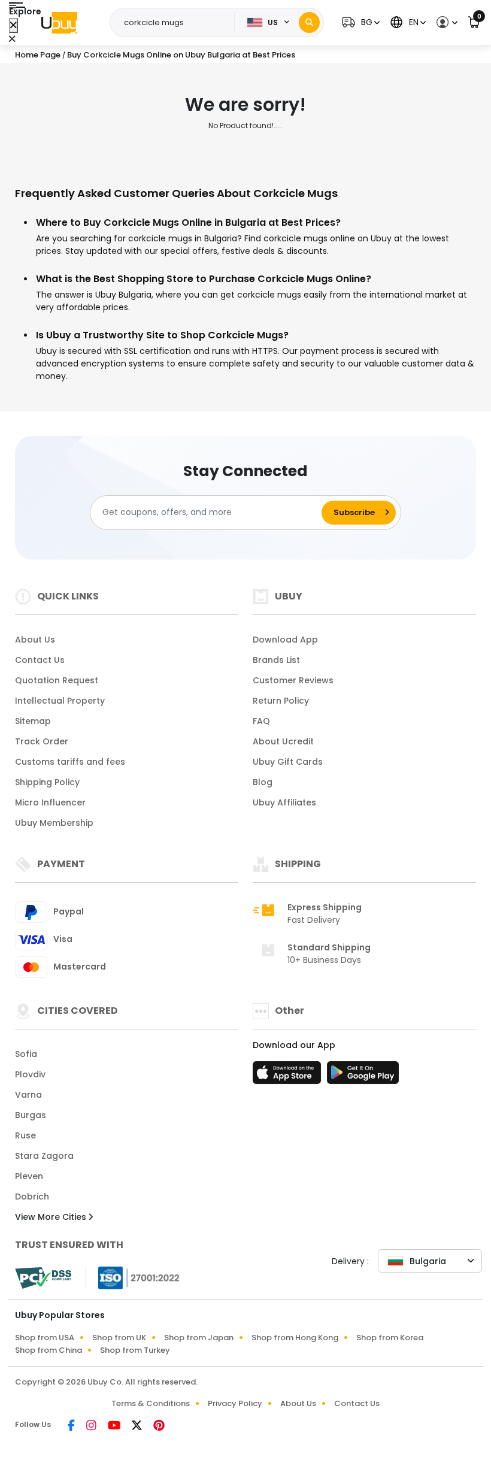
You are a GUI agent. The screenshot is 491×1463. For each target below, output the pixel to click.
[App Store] (289, 1076)
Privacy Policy (235, 1403)
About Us (35, 640)
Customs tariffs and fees (70, 762)
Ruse (25, 1135)
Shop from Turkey (135, 1350)
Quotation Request (56, 680)
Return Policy (281, 701)
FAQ (261, 721)
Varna (28, 1095)
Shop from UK (119, 1337)
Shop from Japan (199, 1337)
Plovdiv (30, 1074)
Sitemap (33, 721)
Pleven (29, 1176)
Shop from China (48, 1350)
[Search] (309, 22)
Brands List (276, 660)
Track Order (41, 741)
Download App (285, 640)
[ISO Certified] (133, 1277)
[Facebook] (72, 1426)
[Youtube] (115, 1426)
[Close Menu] (13, 25)
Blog (262, 782)
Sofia (26, 1054)
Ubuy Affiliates (284, 802)
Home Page (37, 54)
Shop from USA (44, 1337)
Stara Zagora (44, 1156)
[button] (359, 22)
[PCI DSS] (43, 1278)
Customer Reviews (293, 680)
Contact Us (40, 660)
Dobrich (32, 1196)
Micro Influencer (50, 802)
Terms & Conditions (150, 1403)
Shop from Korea (389, 1337)
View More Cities (52, 1217)
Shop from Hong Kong (294, 1337)
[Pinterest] (158, 1426)
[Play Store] (363, 1076)
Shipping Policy (47, 782)
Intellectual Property (60, 701)
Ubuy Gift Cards (288, 762)
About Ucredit (283, 741)
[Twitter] (137, 1426)
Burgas (30, 1115)
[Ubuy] (59, 23)
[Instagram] (92, 1426)
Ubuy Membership (54, 823)
